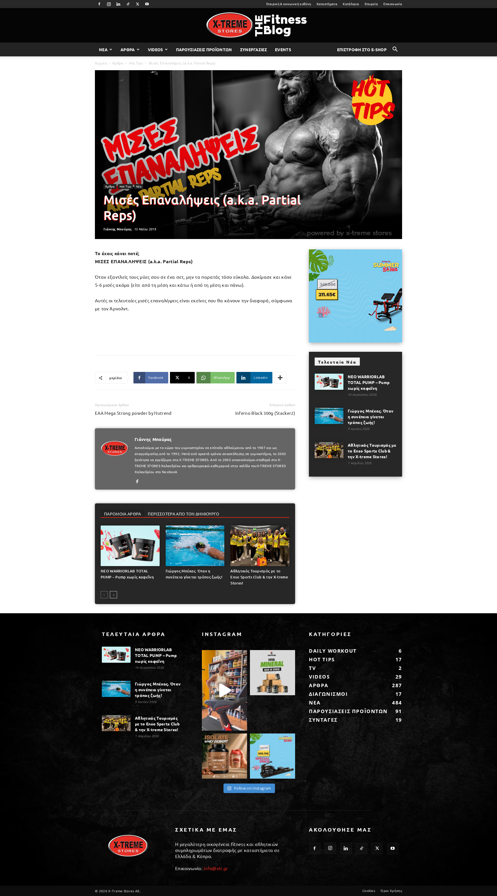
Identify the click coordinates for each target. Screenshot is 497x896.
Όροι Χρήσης (391, 890)
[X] (137, 4)
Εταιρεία (371, 3)
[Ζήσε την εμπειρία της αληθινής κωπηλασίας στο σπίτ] (272, 756)
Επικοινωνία (392, 3)
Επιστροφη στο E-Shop (362, 49)
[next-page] (113, 594)
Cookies (368, 890)
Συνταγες (323, 720)
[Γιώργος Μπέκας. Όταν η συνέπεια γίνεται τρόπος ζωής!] (195, 546)
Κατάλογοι (351, 3)
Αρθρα (128, 49)
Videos (155, 49)
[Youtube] (147, 4)
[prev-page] (104, 594)
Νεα (103, 49)
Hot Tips (136, 63)
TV (312, 668)
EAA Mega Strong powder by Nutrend (133, 413)
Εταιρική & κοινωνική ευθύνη (288, 3)
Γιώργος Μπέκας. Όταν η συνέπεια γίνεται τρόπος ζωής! (370, 416)
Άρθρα (117, 63)
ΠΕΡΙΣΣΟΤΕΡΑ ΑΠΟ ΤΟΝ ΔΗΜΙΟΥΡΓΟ (183, 513)
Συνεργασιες (253, 49)
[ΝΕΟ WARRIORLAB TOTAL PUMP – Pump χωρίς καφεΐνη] (130, 546)
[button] (395, 50)
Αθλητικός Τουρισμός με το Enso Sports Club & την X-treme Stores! (259, 577)
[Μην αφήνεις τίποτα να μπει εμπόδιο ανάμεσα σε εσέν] (224, 690)
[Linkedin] (118, 4)
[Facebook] (99, 4)
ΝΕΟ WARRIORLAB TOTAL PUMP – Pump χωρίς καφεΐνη (368, 382)
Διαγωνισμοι (328, 694)
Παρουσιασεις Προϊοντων (204, 49)
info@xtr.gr (216, 868)
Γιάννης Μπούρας (118, 229)
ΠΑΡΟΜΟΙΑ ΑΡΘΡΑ (122, 513)
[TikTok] (128, 4)
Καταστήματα (327, 3)
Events (283, 49)
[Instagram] (108, 4)
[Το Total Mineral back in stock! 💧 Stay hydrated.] (272, 672)
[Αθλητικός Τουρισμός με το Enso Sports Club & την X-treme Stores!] (259, 546)
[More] (280, 377)
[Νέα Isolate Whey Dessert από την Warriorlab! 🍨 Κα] (224, 756)
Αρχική (101, 63)
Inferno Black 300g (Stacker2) (265, 413)
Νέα (139, 186)
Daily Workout (333, 650)
